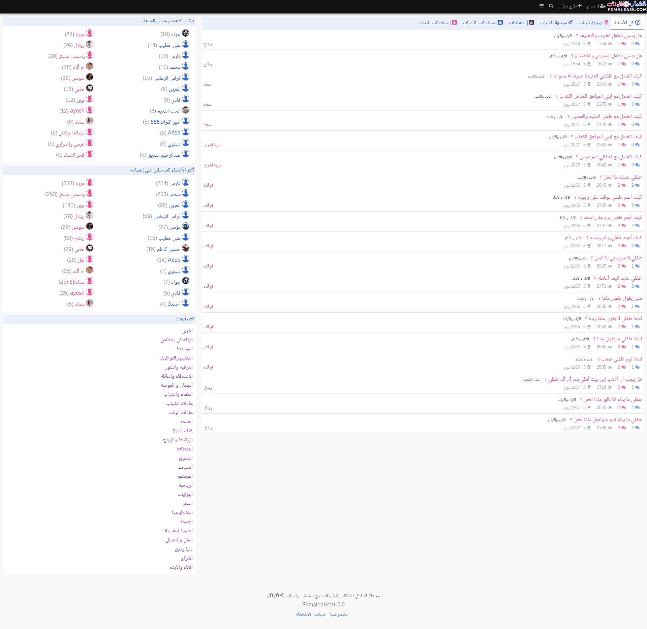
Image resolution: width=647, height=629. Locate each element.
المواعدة (185, 349)
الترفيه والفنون (178, 367)
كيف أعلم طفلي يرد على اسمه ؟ (611, 217)
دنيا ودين (184, 549)
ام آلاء (208, 185)
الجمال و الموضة (177, 385)
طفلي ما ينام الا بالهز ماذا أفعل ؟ (610, 399)
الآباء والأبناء (563, 36)
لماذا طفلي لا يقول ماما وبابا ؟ (613, 318)
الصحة (186, 422)
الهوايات (185, 494)
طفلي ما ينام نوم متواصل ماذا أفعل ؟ (605, 419)
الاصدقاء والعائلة (177, 376)
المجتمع (185, 476)
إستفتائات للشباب (480, 23)
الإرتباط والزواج (178, 440)
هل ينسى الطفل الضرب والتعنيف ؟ (609, 35)
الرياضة (186, 485)
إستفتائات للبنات (435, 23)
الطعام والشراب (178, 394)
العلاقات (185, 449)
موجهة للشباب (554, 23)
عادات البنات (180, 412)
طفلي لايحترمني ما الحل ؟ (616, 258)
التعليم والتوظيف (176, 358)
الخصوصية (339, 614)
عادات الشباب (179, 403)
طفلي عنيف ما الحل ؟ (621, 177)
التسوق (186, 458)
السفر (188, 503)
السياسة (185, 467)
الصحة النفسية (179, 531)
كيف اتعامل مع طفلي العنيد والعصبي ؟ (604, 116)
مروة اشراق (212, 145)
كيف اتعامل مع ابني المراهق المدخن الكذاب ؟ (599, 96)
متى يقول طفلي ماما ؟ (620, 298)
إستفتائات (519, 23)
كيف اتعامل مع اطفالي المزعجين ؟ (609, 157)
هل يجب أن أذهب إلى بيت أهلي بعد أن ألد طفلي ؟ (593, 379)
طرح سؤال (568, 6)
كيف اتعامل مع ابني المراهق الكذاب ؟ (606, 136)
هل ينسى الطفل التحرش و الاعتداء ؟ (606, 56)
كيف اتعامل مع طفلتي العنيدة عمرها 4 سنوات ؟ (596, 76)
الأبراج (187, 558)
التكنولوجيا (182, 512)
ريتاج (208, 44)
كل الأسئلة (624, 23)
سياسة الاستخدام (310, 614)
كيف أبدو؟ (183, 431)
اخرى (188, 331)
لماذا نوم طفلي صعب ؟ (619, 359)
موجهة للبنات (592, 23)
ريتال (208, 387)
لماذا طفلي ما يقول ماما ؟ (617, 339)
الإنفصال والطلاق (176, 340)
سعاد (207, 84)
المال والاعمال (179, 540)
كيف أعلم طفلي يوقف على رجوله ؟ (608, 197)
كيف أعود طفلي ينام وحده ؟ (614, 238)
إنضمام (593, 6)
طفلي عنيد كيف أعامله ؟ (618, 278)
